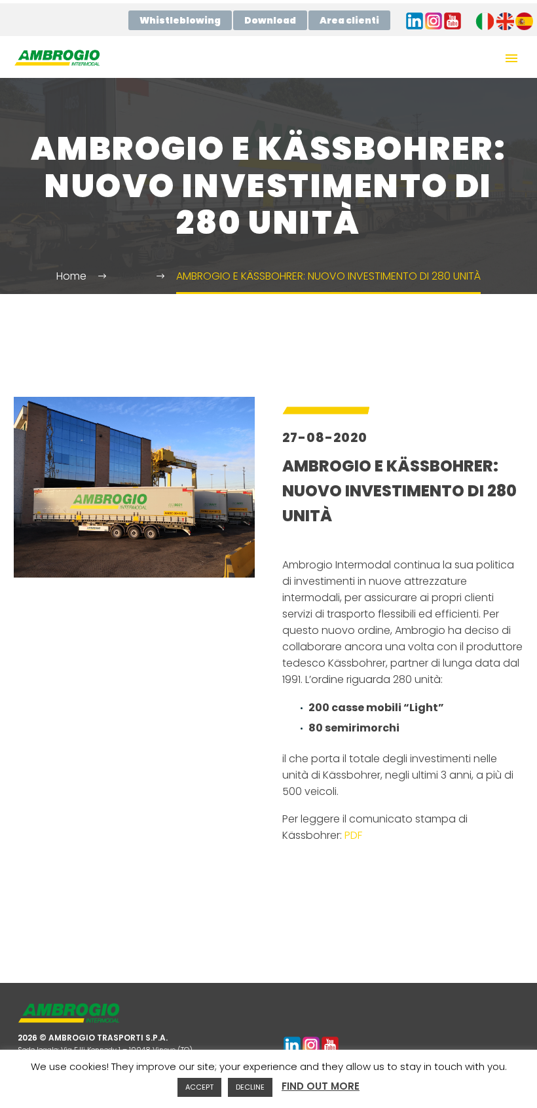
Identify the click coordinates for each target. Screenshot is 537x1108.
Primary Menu (511, 58)
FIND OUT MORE (321, 1086)
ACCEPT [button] (199, 1087)
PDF (353, 835)
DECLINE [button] (250, 1087)
